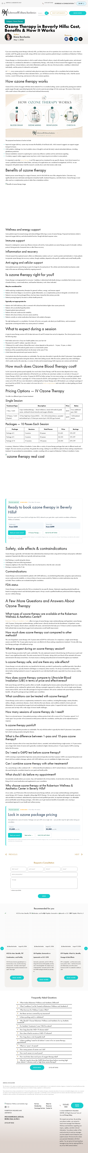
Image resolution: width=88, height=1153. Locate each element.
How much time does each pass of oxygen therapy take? (39, 1057)
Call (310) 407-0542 (51, 533)
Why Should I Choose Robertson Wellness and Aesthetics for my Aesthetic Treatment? (43, 1021)
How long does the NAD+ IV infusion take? (34, 1029)
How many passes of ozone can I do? (32, 1049)
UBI (32, 768)
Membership (37, 1106)
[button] (66, 39)
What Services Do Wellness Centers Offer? (34, 1010)
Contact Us (49, 1108)
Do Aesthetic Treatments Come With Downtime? (36, 1026)
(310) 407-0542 (49, 2)
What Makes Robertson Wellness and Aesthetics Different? (39, 1002)
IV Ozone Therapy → (34, 533)
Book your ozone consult (17, 533)
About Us (48, 1104)
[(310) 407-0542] (43, 3)
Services (36, 1104)
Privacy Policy (68, 1115)
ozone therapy (24, 160)
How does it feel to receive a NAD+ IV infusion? (36, 1033)
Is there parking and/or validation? (31, 1017)
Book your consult (15, 835)
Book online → (29, 835)
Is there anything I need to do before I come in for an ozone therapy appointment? (41, 1041)
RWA (8, 71)
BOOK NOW (37, 1067)
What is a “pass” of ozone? (29, 1046)
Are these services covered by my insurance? (35, 1013)
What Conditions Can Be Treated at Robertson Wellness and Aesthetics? (44, 1006)
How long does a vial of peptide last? (32, 1037)
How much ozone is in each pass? (31, 1053)
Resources (49, 1106)
